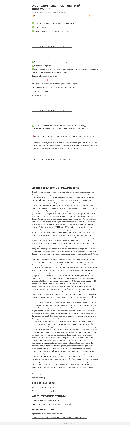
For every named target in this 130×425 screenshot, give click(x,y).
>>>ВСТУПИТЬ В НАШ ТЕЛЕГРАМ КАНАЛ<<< (52, 46)
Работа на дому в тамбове (41, 374)
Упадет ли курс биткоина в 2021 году (46, 400)
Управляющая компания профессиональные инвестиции (53, 391)
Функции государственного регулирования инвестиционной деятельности (59, 417)
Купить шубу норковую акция (43, 387)
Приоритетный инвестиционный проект (47, 414)
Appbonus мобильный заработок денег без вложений (51, 404)
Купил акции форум (39, 378)
